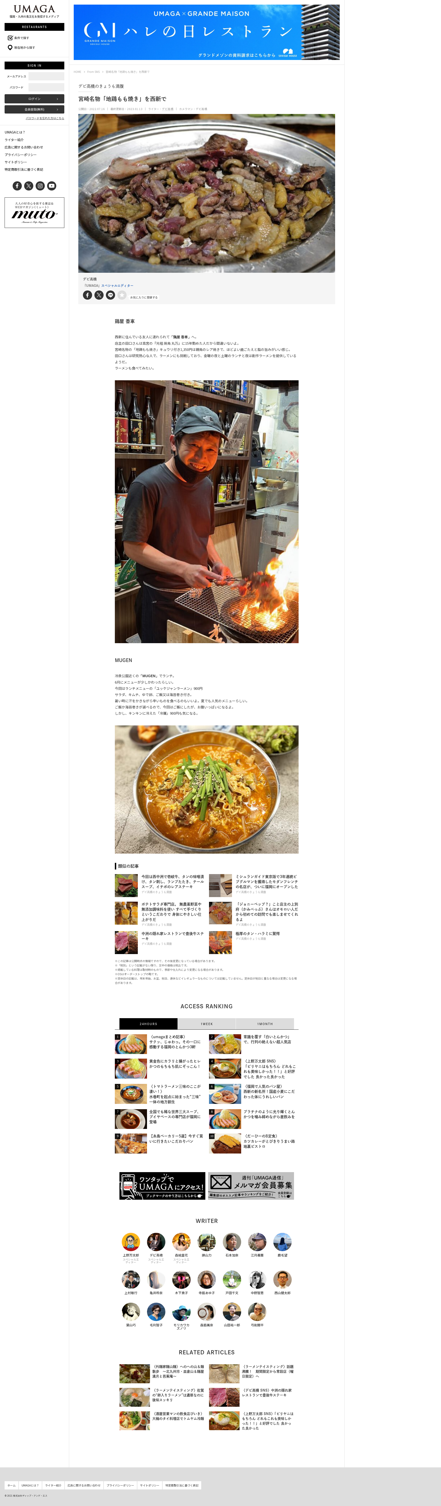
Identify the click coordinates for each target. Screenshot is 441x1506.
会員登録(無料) (34, 109)
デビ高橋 (167, 109)
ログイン (34, 99)
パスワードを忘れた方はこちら (45, 118)
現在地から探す (24, 47)
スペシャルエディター (117, 285)
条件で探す (21, 38)
